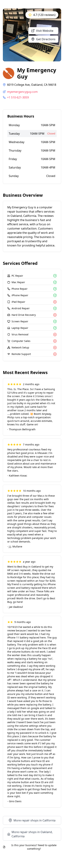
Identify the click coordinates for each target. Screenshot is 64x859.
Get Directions (45, 39)
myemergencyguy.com (22, 92)
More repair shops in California (34, 820)
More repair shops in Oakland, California (32, 834)
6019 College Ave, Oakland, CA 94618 (31, 85)
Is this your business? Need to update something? (34, 846)
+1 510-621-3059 (18, 97)
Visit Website (44, 31)
